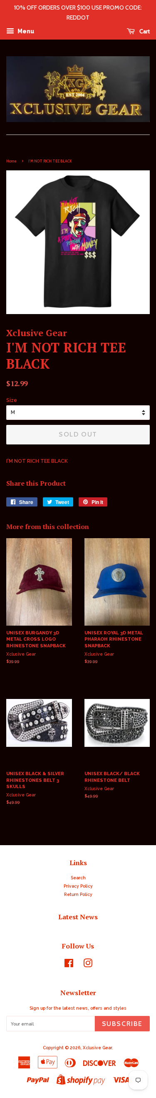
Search (78, 877)
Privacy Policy (78, 885)
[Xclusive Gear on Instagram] (87, 965)
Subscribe (122, 1024)
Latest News (78, 916)
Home (11, 161)
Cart (144, 31)
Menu (25, 31)
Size (11, 400)
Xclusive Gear (97, 1047)
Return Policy (78, 894)
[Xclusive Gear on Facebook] (69, 965)
